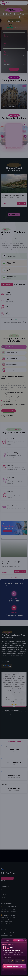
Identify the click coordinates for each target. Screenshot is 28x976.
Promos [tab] (18, 940)
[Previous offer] (3, 970)
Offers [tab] (7, 940)
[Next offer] (25, 970)
